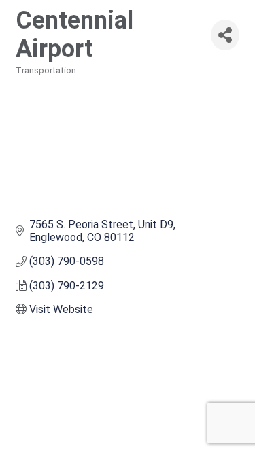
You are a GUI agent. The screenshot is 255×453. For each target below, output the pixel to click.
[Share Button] (225, 35)
